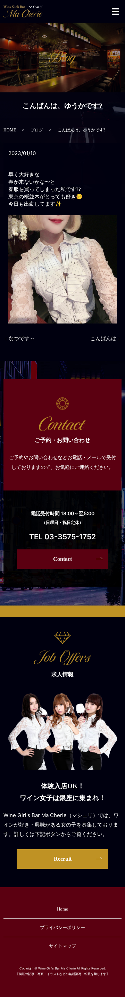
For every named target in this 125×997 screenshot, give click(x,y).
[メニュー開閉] (115, 11)
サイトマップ (62, 946)
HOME (9, 130)
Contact (62, 559)
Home (62, 909)
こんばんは (103, 338)
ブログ (37, 130)
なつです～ (22, 338)
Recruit (63, 859)
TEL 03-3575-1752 (62, 536)
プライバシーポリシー (62, 927)
